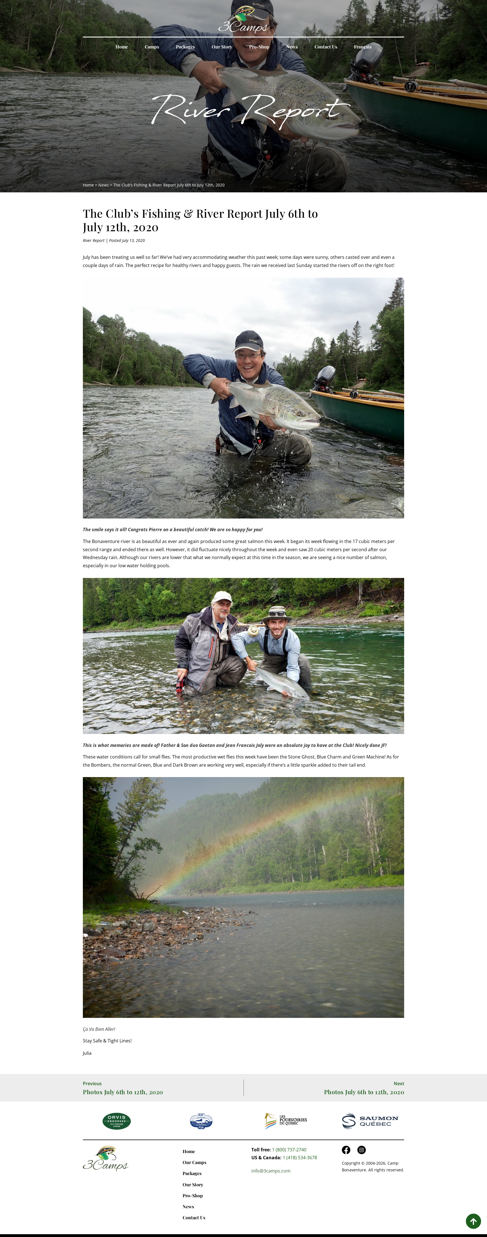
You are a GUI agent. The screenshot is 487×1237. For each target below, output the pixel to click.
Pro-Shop (259, 47)
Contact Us (326, 47)
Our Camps (194, 1162)
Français (362, 47)
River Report (243, 114)
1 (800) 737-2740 (289, 1150)
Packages (185, 47)
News (292, 47)
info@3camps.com (271, 1171)
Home (122, 47)
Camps (152, 47)
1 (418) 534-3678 (300, 1157)
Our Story (222, 47)
